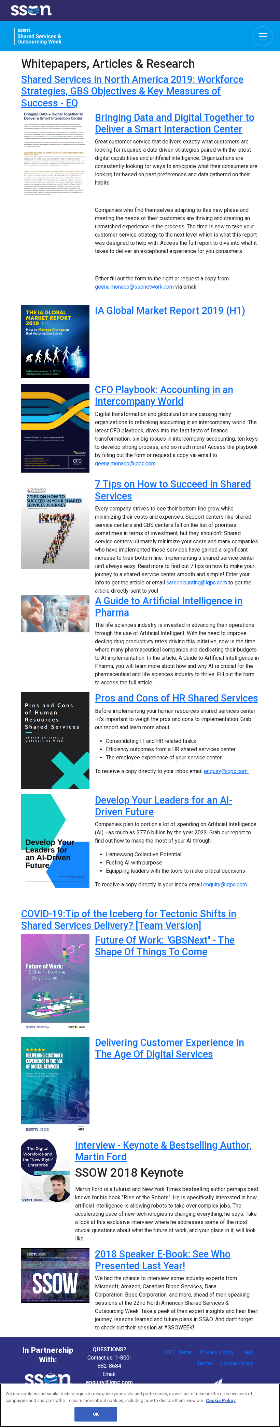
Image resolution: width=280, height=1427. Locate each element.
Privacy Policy (217, 1352)
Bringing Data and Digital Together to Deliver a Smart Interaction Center (174, 123)
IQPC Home (177, 1352)
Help (247, 1352)
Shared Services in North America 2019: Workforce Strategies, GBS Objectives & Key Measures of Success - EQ (132, 91)
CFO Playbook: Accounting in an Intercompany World (164, 395)
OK (96, 1414)
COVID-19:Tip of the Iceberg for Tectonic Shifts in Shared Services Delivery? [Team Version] (128, 919)
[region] (140, 1405)
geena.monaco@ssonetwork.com (134, 286)
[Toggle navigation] (263, 36)
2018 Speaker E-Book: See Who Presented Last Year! (162, 1260)
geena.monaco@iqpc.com (125, 463)
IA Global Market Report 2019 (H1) (170, 310)
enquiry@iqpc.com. (226, 771)
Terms (204, 1363)
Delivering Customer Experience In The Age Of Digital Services (169, 1048)
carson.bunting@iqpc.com (196, 582)
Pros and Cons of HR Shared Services (176, 698)
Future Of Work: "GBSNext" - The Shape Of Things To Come (165, 946)
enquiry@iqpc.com (109, 1382)
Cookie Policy (236, 1363)
